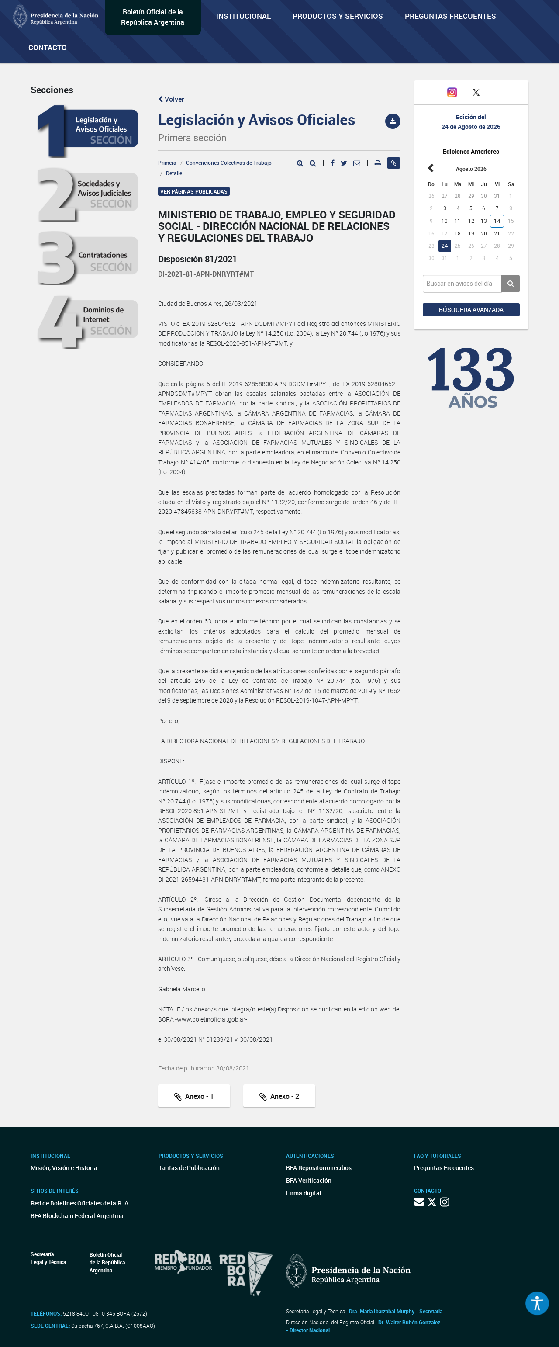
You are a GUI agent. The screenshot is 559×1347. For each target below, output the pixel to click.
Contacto (47, 47)
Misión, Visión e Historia (64, 1167)
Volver (173, 99)
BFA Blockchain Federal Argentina (77, 1216)
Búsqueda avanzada (471, 309)
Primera (167, 162)
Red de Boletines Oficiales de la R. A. (80, 1203)
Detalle (174, 173)
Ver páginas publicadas (194, 191)
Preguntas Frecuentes (450, 16)
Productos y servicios (338, 16)
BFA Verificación (308, 1180)
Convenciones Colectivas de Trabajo (229, 162)
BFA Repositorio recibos (319, 1167)
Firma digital (303, 1193)
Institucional (243, 16)
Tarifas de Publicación (189, 1167)
